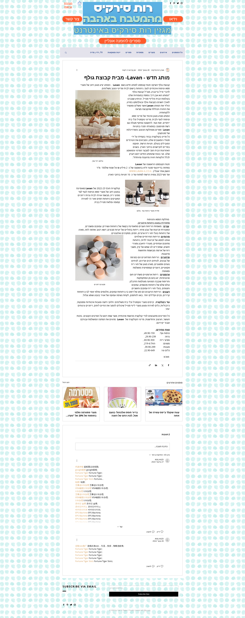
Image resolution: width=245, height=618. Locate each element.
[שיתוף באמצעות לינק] (150, 365)
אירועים (163, 52)
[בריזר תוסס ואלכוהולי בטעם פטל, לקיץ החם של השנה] (122, 397)
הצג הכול (66, 382)
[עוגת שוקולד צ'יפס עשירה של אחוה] (163, 397)
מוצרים (152, 52)
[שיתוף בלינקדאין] (156, 365)
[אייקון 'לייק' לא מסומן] (162, 531)
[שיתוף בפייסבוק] (168, 365)
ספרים (128, 52)
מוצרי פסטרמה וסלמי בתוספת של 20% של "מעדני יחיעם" (81, 414)
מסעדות (139, 52)
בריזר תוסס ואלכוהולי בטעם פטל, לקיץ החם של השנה (123, 414)
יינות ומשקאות (114, 52)
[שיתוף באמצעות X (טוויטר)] (162, 365)
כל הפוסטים (177, 52)
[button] (66, 52)
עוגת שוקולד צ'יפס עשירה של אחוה (164, 414)
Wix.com (147, 610)
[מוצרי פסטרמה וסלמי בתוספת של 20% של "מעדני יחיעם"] (81, 397)
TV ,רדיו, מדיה (96, 52)
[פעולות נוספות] (76, 69)
